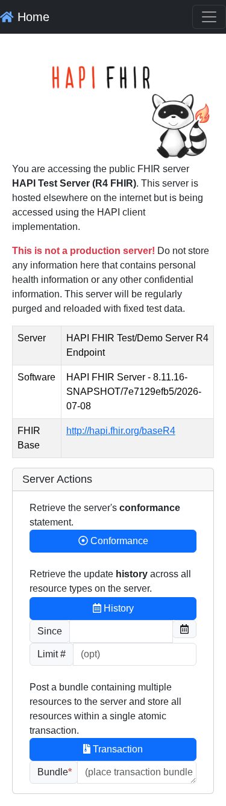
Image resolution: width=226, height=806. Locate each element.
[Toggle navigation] (209, 17)
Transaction (116, 749)
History (117, 608)
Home (31, 16)
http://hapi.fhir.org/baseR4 (120, 431)
